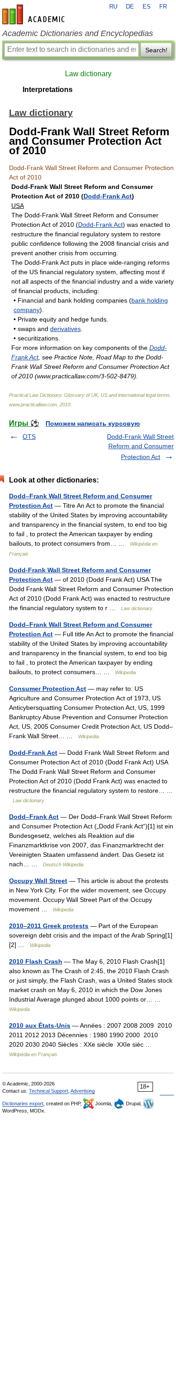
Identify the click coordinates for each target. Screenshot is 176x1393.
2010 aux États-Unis (39, 1025)
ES (147, 7)
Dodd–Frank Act (34, 816)
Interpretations (48, 89)
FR (163, 7)
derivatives (65, 328)
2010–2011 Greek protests (48, 925)
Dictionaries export (22, 1103)
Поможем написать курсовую (93, 423)
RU (113, 7)
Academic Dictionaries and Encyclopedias (77, 33)
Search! (156, 50)
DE (130, 7)
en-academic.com (34, 14)
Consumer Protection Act (47, 688)
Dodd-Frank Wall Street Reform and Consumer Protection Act (140, 446)
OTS (29, 436)
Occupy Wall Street (38, 880)
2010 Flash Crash (35, 961)
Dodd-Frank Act (107, 196)
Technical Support (48, 1091)
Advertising (82, 1091)
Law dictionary (88, 74)
